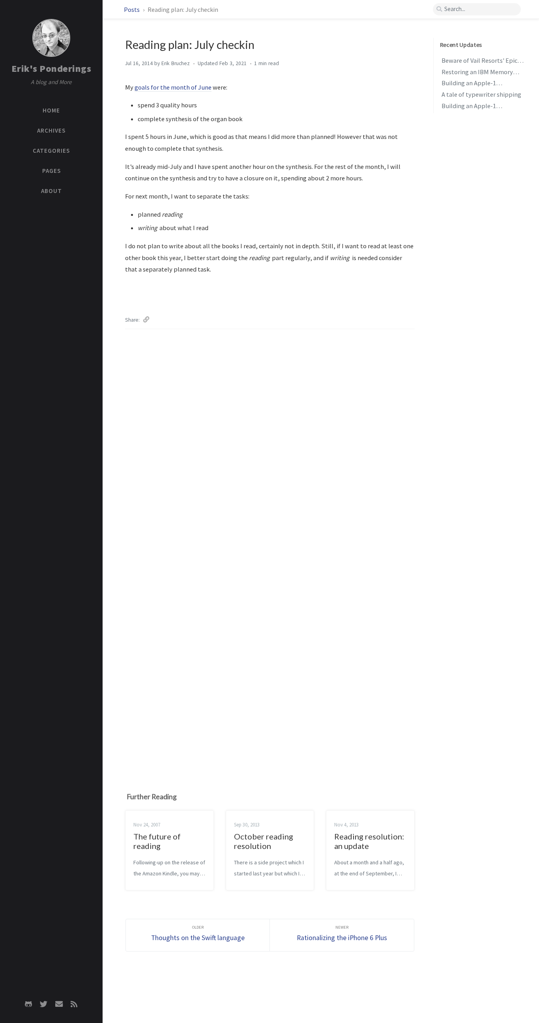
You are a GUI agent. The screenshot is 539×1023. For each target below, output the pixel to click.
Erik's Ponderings (51, 68)
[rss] (73, 1004)
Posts (132, 9)
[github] (28, 1004)
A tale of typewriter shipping (481, 95)
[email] (58, 1004)
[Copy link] (146, 318)
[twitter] (43, 1004)
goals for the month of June (173, 87)
